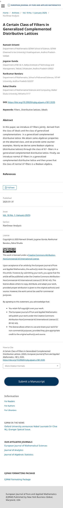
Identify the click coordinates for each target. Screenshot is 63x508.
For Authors (9, 405)
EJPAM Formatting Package (17, 479)
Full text (11, 187)
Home (5, 12)
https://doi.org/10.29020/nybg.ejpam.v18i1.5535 (31, 102)
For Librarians (10, 410)
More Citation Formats (15, 366)
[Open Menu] (3, 6)
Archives (15, 12)
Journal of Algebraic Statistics (18, 454)
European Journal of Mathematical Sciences (25, 445)
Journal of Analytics (13, 450)
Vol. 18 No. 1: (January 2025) (35, 12)
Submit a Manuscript (31, 381)
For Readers (9, 401)
